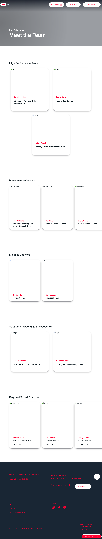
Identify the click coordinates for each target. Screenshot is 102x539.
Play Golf (12, 508)
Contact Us (35, 475)
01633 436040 (22, 479)
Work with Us (33, 501)
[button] (3, 4)
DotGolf (89, 529)
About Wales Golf (14, 501)
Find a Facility (13, 505)
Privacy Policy (26, 528)
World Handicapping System (17, 512)
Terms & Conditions (36, 528)
